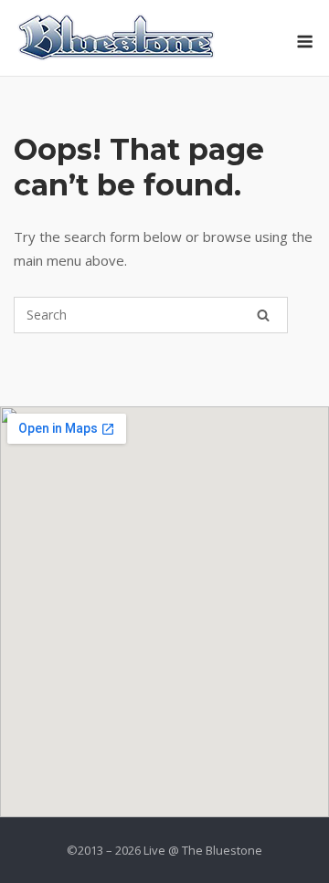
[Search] (263, 315)
